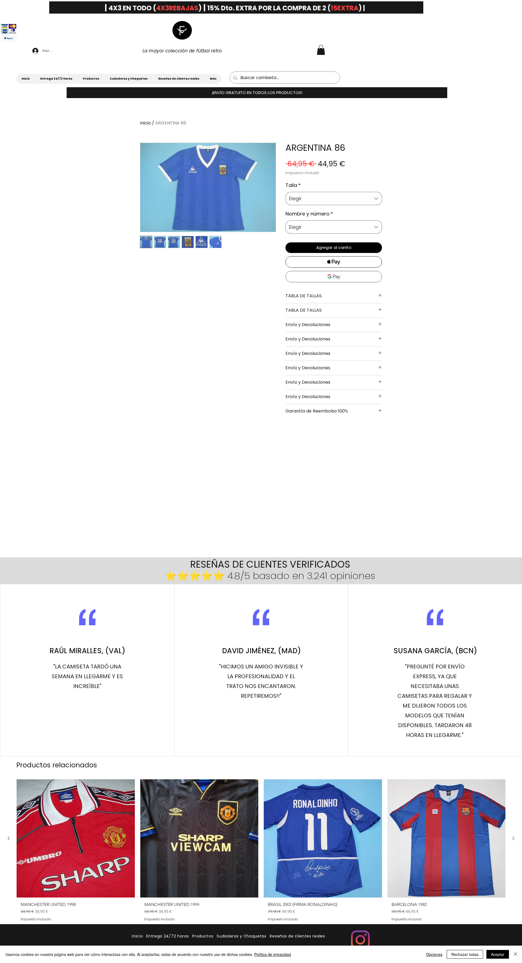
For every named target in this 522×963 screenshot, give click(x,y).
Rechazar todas (464, 954)
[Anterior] (8, 838)
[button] (257, 92)
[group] (261, 852)
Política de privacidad (272, 954)
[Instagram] (360, 939)
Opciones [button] (434, 954)
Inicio (145, 123)
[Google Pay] (333, 276)
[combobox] (333, 198)
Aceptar (497, 954)
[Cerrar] (515, 954)
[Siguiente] (513, 838)
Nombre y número (309, 213)
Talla (293, 185)
